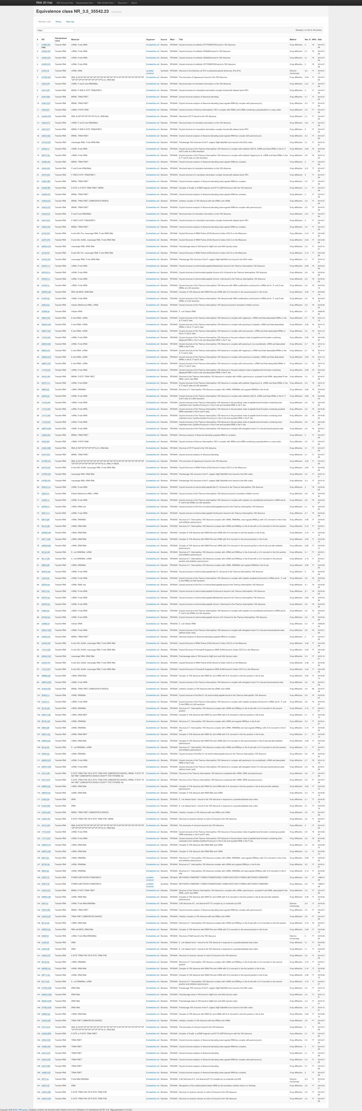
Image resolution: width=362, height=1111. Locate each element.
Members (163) (44, 21)
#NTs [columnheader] (314, 39)
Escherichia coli (152, 44)
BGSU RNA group (20, 1109)
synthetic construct (150, 72)
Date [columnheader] (320, 39)
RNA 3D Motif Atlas (105, 2)
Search (134, 2)
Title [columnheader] (181, 39)
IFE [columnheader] (43, 39)
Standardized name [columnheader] (61, 39)
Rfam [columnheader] (172, 39)
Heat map (70, 21)
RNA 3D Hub (44, 2)
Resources (122, 2)
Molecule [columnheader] (75, 39)
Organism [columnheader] (150, 39)
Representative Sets (84, 2)
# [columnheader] (37, 39)
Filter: (40, 30)
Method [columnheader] (293, 39)
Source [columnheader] (164, 39)
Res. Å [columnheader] (308, 39)
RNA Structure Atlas (65, 2)
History (58, 21)
